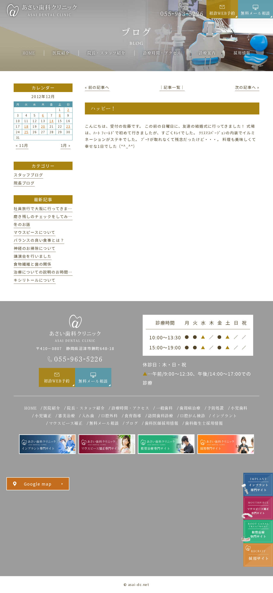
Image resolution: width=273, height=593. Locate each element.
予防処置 (215, 408)
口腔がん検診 (192, 416)
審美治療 (66, 416)
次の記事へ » (247, 87)
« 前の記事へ (97, 87)
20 (43, 126)
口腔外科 (109, 416)
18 (26, 126)
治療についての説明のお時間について (49, 272)
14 (51, 121)
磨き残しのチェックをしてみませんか (49, 216)
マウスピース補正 (66, 423)
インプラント (224, 416)
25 (26, 132)
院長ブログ (24, 183)
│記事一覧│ (172, 87)
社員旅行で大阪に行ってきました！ (47, 208)
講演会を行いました (33, 256)
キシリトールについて (35, 280)
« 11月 (22, 145)
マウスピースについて (34, 232)
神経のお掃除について (35, 248)
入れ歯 (88, 416)
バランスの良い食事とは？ (39, 240)
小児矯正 (43, 416)
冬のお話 (22, 224)
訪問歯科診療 (160, 416)
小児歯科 (239, 408)
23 (68, 126)
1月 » (66, 145)
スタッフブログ (28, 174)
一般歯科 (164, 408)
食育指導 (133, 416)
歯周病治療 (190, 408)
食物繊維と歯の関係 (33, 264)
